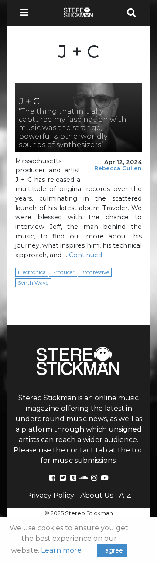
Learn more (61, 550)
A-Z (125, 495)
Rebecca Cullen (118, 168)
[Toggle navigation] (27, 13)
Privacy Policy (50, 495)
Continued (85, 255)
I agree (112, 550)
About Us (96, 495)
